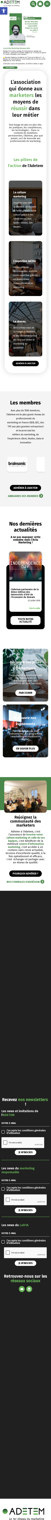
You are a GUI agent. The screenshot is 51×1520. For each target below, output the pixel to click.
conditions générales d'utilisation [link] (26, 1132)
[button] (33, 4)
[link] (3, 11)
